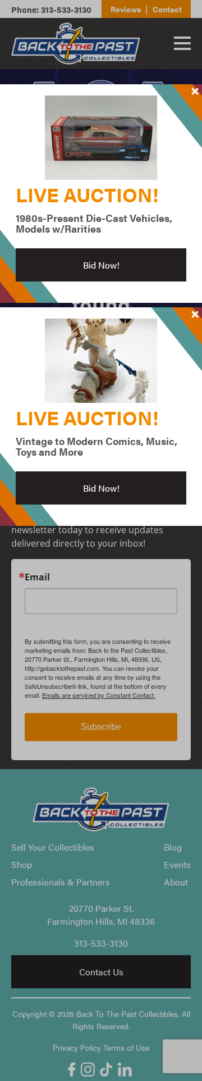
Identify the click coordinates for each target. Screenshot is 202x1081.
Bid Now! (101, 264)
